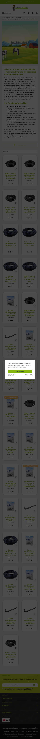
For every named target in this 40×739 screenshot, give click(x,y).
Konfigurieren (28, 374)
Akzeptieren (20, 371)
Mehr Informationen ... (19, 367)
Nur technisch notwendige (11, 375)
